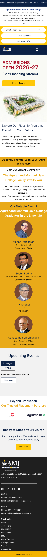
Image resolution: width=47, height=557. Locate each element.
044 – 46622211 (14, 510)
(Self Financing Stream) (20, 74)
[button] (23, 30)
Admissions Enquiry (24, 554)
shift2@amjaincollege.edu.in (19, 513)
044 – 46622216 (14, 497)
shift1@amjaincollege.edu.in (19, 501)
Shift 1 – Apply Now (13, 30)
